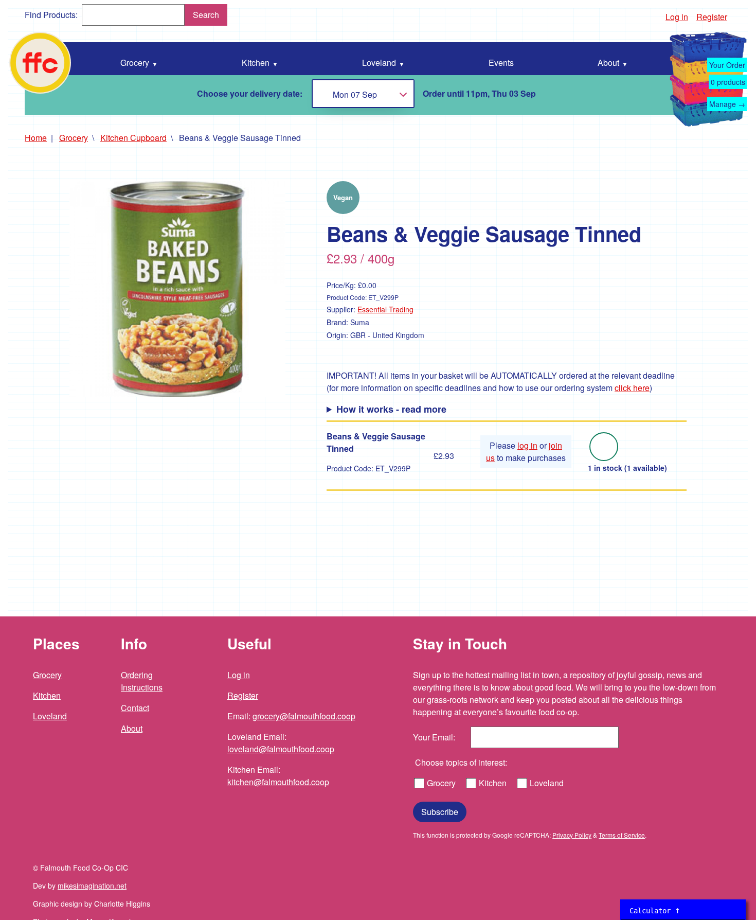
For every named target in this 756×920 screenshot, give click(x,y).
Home (36, 138)
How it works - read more (391, 409)
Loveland (50, 716)
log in (527, 445)
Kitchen (47, 695)
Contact (135, 708)
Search (206, 15)
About (131, 728)
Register (711, 17)
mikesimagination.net (92, 885)
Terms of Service (622, 834)
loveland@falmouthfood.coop (280, 749)
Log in (676, 17)
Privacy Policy (571, 834)
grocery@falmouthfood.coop (304, 716)
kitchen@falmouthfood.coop (278, 782)
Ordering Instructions (142, 681)
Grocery (73, 138)
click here (632, 388)
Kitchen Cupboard (133, 138)
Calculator (654, 910)
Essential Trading (385, 309)
